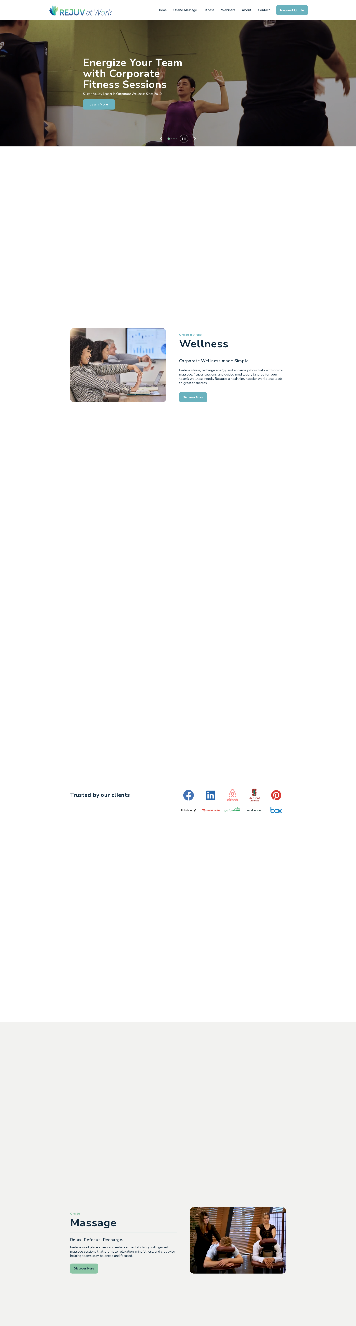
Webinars (228, 10)
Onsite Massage (185, 10)
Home (162, 10)
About (246, 10)
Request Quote (292, 10)
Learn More (99, 104)
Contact (264, 10)
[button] (161, 139)
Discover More (193, 397)
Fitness (209, 10)
